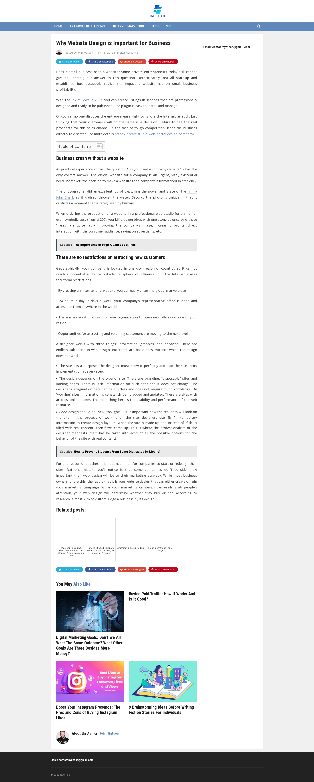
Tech (155, 26)
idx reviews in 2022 (87, 100)
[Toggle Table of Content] (97, 146)
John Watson (85, 52)
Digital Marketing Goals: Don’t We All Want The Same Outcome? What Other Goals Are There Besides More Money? (89, 645)
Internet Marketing (128, 26)
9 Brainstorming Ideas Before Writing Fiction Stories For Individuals (161, 710)
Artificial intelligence (88, 26)
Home (58, 26)
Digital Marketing (127, 52)
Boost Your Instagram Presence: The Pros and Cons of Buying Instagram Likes (88, 712)
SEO (168, 26)
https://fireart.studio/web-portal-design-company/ (154, 134)
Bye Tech (65, 774)
